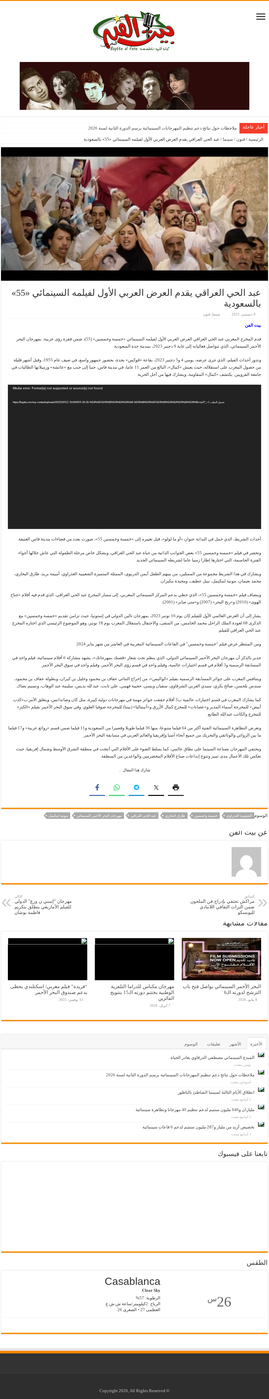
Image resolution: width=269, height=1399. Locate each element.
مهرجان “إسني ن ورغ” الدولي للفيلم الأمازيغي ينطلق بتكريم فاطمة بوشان (43, 904)
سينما (228, 139)
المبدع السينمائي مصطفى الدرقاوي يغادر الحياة (213, 1057)
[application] (134, 457)
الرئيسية (256, 139)
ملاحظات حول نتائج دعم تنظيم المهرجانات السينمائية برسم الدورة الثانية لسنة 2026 (162, 128)
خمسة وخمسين (205, 816)
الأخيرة (256, 1044)
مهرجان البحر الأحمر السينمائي (99, 816)
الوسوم (191, 1044)
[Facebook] (139, 1383)
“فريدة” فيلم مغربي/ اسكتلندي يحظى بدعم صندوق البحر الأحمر (48, 989)
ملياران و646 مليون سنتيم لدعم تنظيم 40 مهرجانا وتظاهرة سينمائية (195, 1109)
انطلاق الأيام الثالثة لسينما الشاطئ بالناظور (216, 1092)
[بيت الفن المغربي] (134, 30)
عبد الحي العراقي (143, 816)
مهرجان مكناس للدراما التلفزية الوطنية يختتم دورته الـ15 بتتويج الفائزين (142, 992)
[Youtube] (133, 1383)
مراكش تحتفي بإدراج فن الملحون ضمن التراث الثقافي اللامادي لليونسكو (222, 904)
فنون (240, 139)
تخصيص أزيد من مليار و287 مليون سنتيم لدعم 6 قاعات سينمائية (198, 1127)
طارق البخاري (175, 816)
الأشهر (235, 1044)
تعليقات (213, 1044)
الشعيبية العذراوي (239, 816)
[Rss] (145, 1383)
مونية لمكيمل (58, 816)
